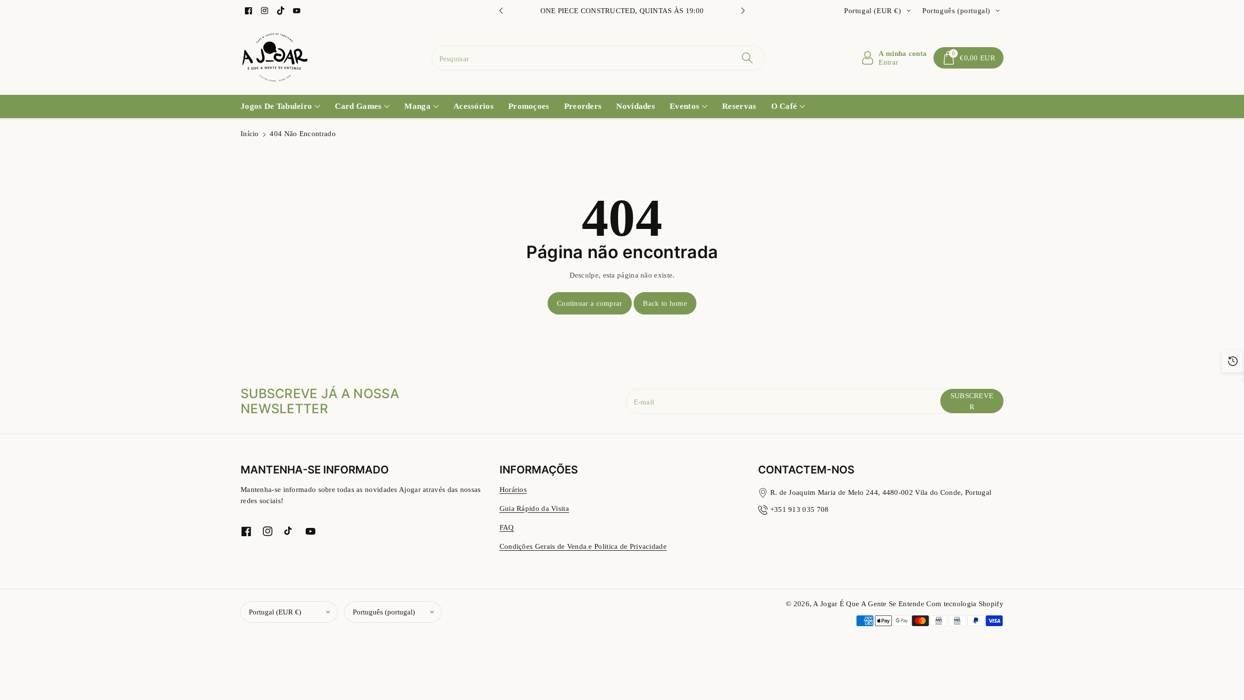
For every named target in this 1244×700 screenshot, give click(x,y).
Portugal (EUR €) (275, 612)
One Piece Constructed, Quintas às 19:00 (622, 10)
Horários (513, 489)
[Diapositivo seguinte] (743, 10)
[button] (968, 58)
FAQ (507, 527)
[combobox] (598, 58)
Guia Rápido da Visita (534, 508)
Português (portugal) (384, 612)
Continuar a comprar (589, 303)
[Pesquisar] (747, 58)
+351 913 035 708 (799, 509)
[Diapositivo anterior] (501, 10)
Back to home (665, 303)
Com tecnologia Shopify (964, 603)
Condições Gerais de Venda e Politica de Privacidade (583, 546)
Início (250, 133)
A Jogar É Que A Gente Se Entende (869, 603)
